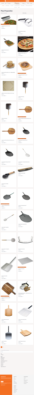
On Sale (2, 354)
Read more (3, 28)
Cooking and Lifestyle (17, 5)
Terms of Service (15, 383)
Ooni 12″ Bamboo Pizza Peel (5, 319)
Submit (2, 381)
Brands (19, 7)
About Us (14, 381)
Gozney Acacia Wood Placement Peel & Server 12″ (24, 118)
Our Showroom (15, 382)
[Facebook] (1, 385)
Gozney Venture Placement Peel (22, 224)
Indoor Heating (22, 5)
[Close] (33, 0)
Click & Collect (25, 381)
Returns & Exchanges (26, 382)
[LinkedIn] (2, 385)
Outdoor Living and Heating (29, 5)
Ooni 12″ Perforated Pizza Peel (22, 319)
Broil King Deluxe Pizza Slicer (22, 31)
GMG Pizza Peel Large (21, 96)
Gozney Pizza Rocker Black (21, 173)
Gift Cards (15, 7)
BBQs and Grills (7, 5)
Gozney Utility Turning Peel (5, 227)
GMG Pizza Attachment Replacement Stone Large (8, 93)
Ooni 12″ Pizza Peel (4, 341)
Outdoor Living (15, 391)
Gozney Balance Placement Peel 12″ (22, 140)
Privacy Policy (25, 383)
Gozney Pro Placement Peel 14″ (22, 205)
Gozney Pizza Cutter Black (5, 183)
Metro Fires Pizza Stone (21, 268)
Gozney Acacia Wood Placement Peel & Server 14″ (8, 140)
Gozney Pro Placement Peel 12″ (5, 205)
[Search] (22, 3)
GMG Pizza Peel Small (4, 118)
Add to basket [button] (4, 52)
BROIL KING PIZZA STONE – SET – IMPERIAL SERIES (8, 72)
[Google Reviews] (3, 385)
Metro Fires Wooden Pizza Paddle (6, 297)
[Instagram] (4, 385)
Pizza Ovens (11, 5)
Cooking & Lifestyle (15, 389)
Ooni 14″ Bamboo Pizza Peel (22, 341)
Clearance (3, 5)
